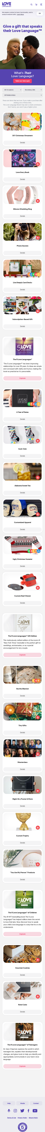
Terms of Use (11, 1118)
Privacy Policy (22, 1118)
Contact (36, 1103)
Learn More (20, 14)
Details (22, 143)
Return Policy (33, 1118)
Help (9, 1103)
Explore (22, 378)
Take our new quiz (22, 81)
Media (22, 1103)
